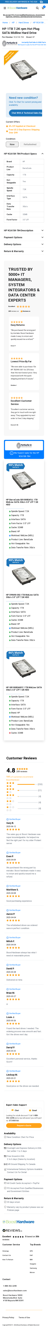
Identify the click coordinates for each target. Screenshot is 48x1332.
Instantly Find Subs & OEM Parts (34, 42)
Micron (32, 1272)
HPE (31, 1251)
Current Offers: (13, 122)
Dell (31, 1255)
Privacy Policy (8, 1318)
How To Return (7, 1260)
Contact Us (6, 1255)
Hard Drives (24, 22)
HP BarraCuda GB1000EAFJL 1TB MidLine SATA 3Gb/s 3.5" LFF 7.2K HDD (22, 502)
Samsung (33, 1268)
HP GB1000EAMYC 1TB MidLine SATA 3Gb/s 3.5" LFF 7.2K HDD (24, 688)
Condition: (11, 139)
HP (13, 22)
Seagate (33, 1264)
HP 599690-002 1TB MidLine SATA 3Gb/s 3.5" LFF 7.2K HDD (22, 596)
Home (5, 22)
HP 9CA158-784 (40, 22)
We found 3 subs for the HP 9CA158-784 (32, 45)
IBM (31, 1260)
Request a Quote (24, 1126)
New (12, 144)
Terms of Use (24, 1318)
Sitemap (5, 1251)
